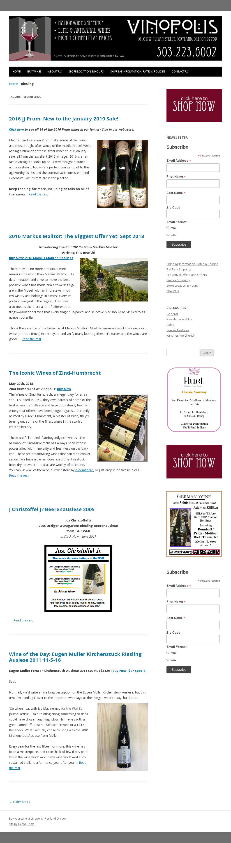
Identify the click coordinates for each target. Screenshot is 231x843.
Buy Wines (34, 71)
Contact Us (180, 71)
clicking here (84, 470)
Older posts (19, 802)
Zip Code (173, 207)
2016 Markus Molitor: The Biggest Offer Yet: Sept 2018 (76, 236)
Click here (16, 129)
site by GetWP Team (22, 824)
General (172, 314)
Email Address (178, 161)
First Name (176, 176)
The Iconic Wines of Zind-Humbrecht (55, 372)
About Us (55, 71)
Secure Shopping (178, 280)
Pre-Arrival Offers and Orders (186, 275)
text (173, 234)
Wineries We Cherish (180, 335)
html (173, 228)
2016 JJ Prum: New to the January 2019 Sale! (63, 118)
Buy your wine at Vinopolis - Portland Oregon (38, 818)
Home (17, 71)
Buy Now (64, 389)
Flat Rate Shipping (178, 269)
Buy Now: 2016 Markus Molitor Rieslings (41, 258)
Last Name (175, 193)
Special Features (177, 330)
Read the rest (38, 194)
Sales (170, 325)
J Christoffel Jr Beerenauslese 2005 (52, 509)
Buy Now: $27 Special (129, 671)
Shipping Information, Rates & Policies (137, 71)
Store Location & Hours (86, 71)
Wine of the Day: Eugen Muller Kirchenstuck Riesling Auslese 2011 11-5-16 (75, 656)
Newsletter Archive (179, 319)
